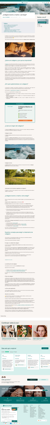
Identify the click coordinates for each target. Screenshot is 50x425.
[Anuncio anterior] (2, 0)
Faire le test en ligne (42, 22)
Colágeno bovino (7, 28)
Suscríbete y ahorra (32, 408)
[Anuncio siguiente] (48, 0)
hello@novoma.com (33, 379)
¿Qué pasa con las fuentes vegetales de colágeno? (12, 29)
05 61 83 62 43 (44, 379)
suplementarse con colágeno (15, 90)
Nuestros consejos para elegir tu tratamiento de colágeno (12, 31)
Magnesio (25, 407)
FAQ (8, 382)
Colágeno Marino (26, 406)
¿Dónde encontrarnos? (33, 407)
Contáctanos (40, 408)
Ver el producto (25, 120)
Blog (30, 406)
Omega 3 (25, 408)
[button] (2, 2)
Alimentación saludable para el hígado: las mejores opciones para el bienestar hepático (24, 339)
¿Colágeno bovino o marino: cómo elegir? (10, 30)
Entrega (39, 407)
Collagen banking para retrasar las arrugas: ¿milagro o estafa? (39, 339)
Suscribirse (45, 390)
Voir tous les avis (45, 348)
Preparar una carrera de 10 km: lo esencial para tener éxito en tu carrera (9, 339)
